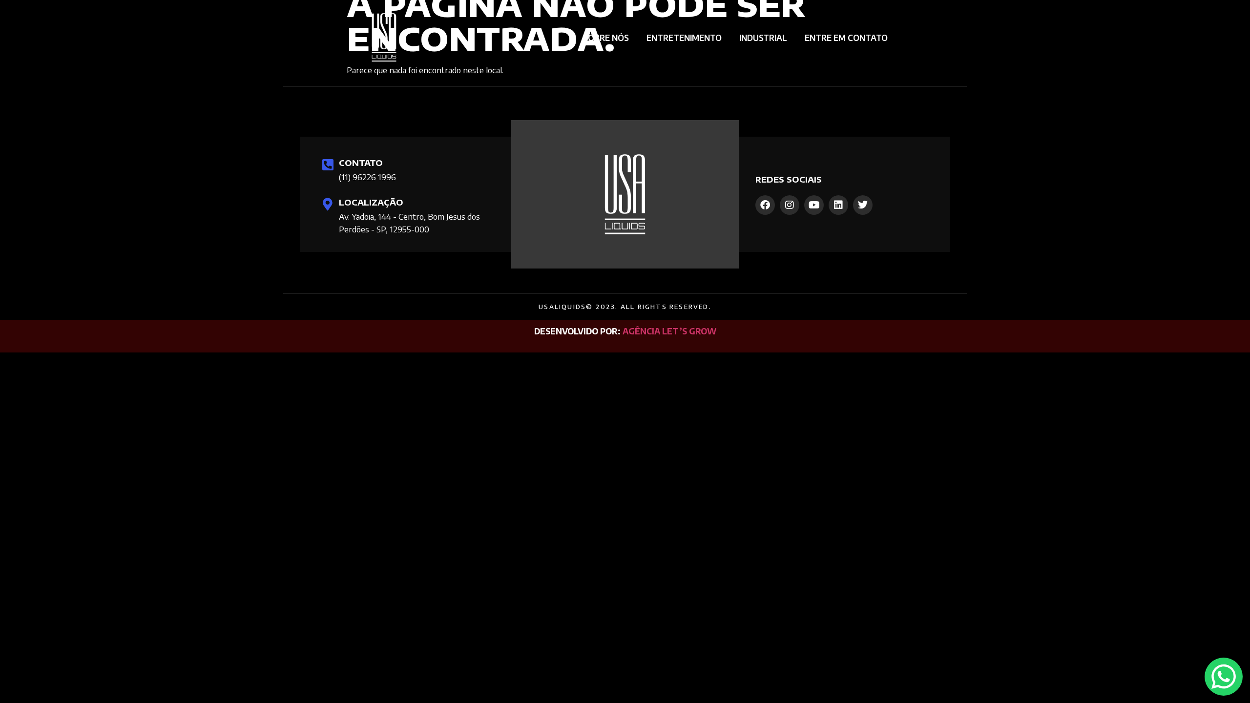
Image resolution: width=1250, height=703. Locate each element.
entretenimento (684, 37)
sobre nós (606, 37)
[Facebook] (765, 205)
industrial (763, 37)
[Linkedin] (838, 205)
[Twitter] (863, 205)
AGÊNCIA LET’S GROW (669, 331)
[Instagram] (789, 205)
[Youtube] (814, 205)
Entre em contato (846, 37)
